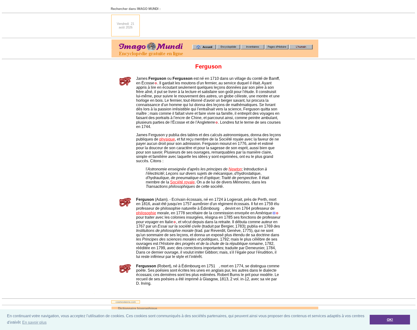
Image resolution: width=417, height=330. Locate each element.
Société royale (182, 182)
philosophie (146, 213)
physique (167, 139)
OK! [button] (390, 320)
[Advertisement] (230, 25)
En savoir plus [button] (34, 322)
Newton (235, 169)
